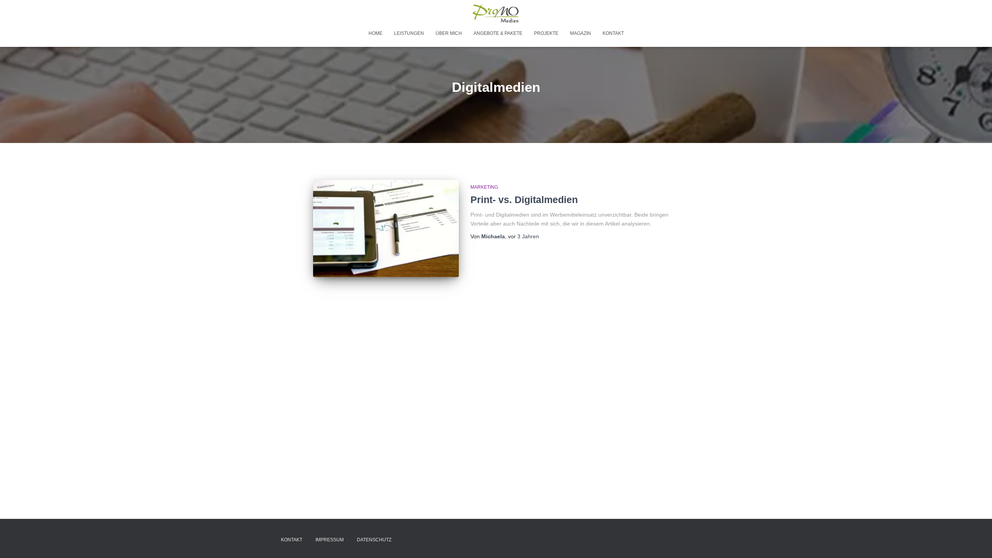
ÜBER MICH (449, 33)
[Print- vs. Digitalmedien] (386, 228)
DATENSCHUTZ (374, 539)
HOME (375, 33)
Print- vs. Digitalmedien (524, 199)
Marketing (484, 187)
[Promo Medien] (496, 13)
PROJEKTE (546, 33)
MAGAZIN (580, 33)
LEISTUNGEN (409, 33)
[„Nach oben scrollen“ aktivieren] (977, 542)
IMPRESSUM (329, 539)
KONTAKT (613, 33)
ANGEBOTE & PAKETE (498, 33)
